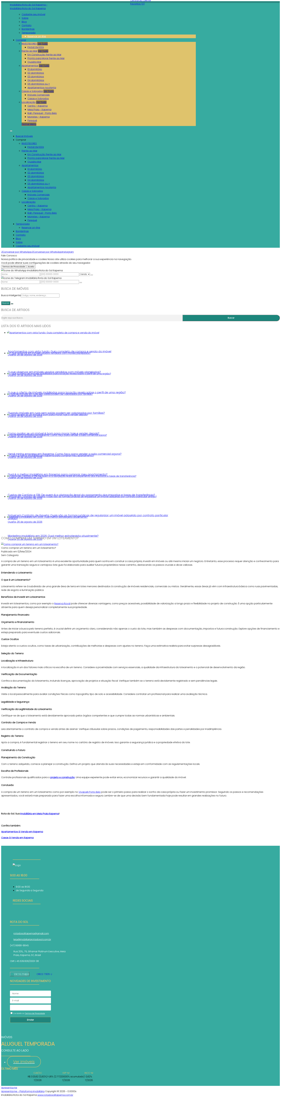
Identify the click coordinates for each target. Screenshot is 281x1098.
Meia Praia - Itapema (39, 109)
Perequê (32, 120)
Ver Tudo (42, 43)
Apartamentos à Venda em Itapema (22, 831)
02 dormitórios (36, 73)
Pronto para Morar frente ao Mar (46, 58)
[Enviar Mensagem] (81, 282)
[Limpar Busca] (12, 303)
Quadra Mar (34, 62)
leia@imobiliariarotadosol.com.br (32, 939)
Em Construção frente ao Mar (44, 54)
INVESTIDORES (29, 43)
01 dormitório (35, 69)
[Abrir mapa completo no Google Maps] (31, 974)
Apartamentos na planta (42, 87)
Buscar (5, 303)
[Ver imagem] (29, 544)
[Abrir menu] (11, 130)
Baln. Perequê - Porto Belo (42, 113)
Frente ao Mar (29, 51)
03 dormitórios (36, 76)
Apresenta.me (9, 1087)
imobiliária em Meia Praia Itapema (39, 813)
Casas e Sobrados (32, 91)
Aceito (31, 266)
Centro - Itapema (38, 106)
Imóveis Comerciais (39, 95)
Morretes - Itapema (39, 117)
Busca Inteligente (11, 295)
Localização (29, 102)
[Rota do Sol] (27, 912)
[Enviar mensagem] (92, 274)
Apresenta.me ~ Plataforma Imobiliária (22, 1091)
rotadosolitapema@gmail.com (31, 933)
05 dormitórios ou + (39, 84)
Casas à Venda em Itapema (17, 837)
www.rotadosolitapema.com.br (55, 1095)
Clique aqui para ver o (19, 974)
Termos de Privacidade (13, 266)
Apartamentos (30, 65)
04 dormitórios (36, 80)
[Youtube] (27, 915)
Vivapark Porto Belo (90, 792)
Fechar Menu (29, 124)
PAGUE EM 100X (36, 47)
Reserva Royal (62, 603)
